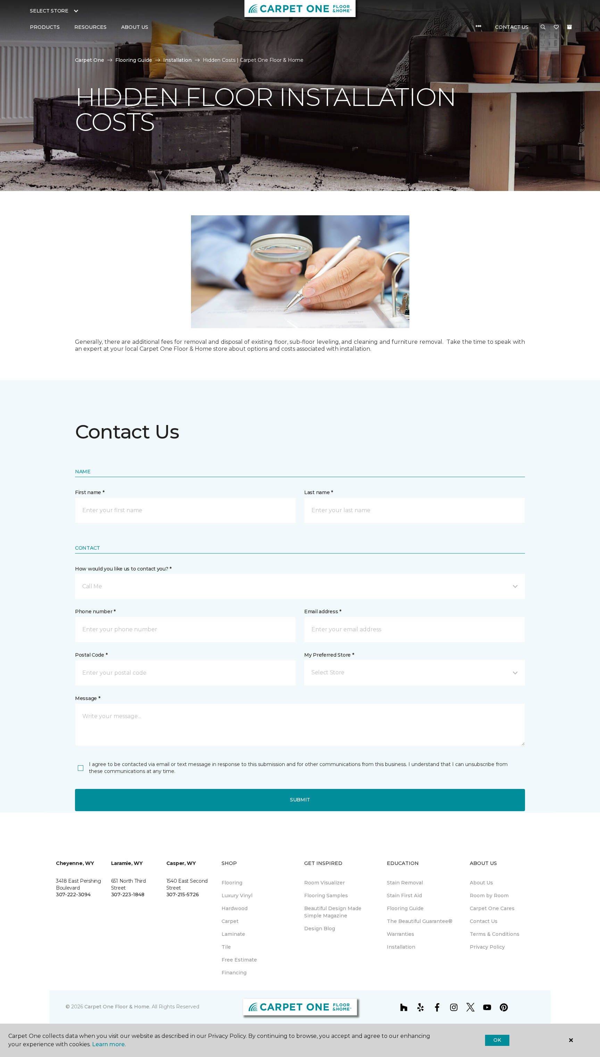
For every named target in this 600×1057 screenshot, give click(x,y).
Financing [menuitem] (234, 972)
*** (478, 27)
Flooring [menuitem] (232, 883)
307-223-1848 (127, 894)
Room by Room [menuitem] (489, 895)
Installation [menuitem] (401, 947)
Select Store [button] (49, 11)
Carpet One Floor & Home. (117, 1007)
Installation (177, 60)
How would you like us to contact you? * (123, 568)
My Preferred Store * (329, 654)
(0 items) (569, 27)
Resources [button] (90, 27)
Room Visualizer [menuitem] (324, 883)
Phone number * (95, 611)
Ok (497, 1040)
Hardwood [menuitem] (235, 908)
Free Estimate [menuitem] (239, 960)
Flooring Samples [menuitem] (326, 895)
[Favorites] (556, 27)
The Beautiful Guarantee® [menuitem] (419, 921)
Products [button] (45, 27)
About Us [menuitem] (481, 883)
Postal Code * (91, 654)
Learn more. (109, 1044)
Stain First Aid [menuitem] (404, 895)
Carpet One (89, 60)
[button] (543, 27)
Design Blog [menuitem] (319, 928)
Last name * (318, 492)
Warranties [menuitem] (400, 934)
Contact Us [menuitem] (484, 921)
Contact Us (511, 27)
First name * (90, 492)
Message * (87, 698)
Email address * (322, 611)
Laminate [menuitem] (233, 934)
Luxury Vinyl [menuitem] (237, 895)
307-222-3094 (73, 894)
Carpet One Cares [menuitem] (492, 908)
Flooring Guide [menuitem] (405, 908)
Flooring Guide (133, 60)
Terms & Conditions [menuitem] (494, 934)
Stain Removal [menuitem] (405, 883)
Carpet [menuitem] (230, 921)
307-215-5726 (182, 894)
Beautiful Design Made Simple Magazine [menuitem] (332, 912)
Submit (300, 800)
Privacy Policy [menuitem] (487, 947)
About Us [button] (134, 27)
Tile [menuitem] (226, 947)
